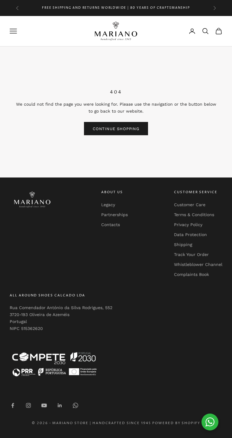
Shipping (183, 244)
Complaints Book (191, 274)
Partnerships (114, 214)
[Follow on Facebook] (13, 405)
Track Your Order (191, 254)
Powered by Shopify (176, 423)
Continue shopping (116, 128)
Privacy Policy (188, 224)
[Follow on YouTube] (44, 405)
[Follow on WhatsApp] (75, 405)
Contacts (110, 224)
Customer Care (189, 204)
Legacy (108, 204)
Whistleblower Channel (198, 264)
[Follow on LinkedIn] (60, 405)
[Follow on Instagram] (28, 405)
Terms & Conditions (194, 214)
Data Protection (190, 234)
